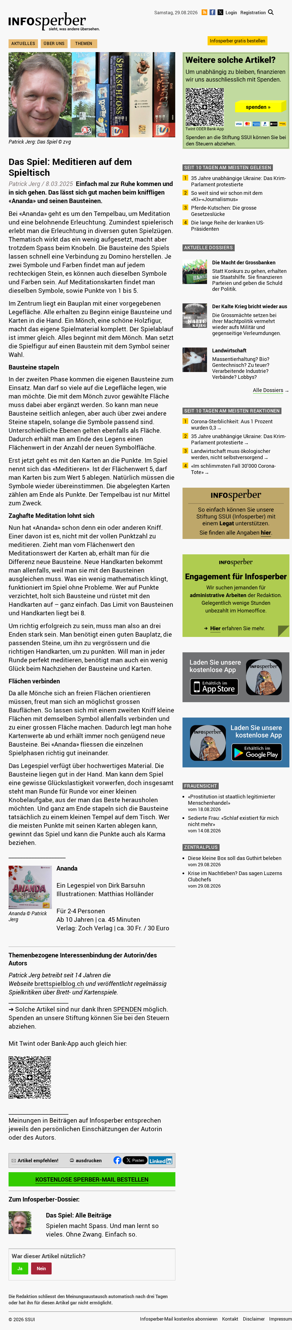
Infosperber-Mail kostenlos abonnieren (179, 1319)
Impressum (280, 1319)
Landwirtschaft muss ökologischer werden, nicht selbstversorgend (230, 454)
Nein (41, 1268)
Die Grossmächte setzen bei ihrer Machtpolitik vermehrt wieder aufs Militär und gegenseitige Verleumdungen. (246, 324)
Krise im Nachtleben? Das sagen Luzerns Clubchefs (235, 876)
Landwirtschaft (229, 350)
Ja (20, 1268)
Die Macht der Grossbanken (243, 262)
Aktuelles (23, 43)
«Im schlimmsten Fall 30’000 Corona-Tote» (233, 468)
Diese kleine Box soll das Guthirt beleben (234, 858)
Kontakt (230, 1319)
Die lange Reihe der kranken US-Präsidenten (227, 225)
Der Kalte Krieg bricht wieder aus (249, 306)
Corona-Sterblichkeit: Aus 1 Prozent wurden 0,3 (232, 424)
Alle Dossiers (268, 390)
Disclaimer (254, 1319)
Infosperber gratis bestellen (237, 41)
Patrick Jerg (24, 183)
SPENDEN (127, 1009)
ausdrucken (89, 1160)
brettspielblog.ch (59, 983)
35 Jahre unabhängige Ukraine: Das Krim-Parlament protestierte (238, 181)
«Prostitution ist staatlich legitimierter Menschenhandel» (231, 799)
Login (231, 12)
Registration (253, 12)
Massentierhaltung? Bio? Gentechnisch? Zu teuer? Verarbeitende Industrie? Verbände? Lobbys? (240, 368)
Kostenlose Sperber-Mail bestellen (92, 1179)
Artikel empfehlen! (38, 1160)
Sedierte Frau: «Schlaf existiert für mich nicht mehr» (233, 821)
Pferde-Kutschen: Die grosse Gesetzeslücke (224, 210)
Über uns (54, 43)
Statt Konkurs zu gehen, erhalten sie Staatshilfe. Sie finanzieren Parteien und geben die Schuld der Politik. (249, 279)
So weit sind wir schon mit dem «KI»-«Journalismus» (227, 196)
